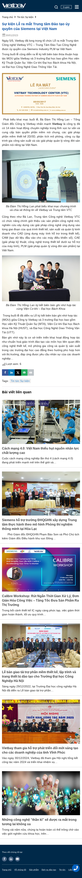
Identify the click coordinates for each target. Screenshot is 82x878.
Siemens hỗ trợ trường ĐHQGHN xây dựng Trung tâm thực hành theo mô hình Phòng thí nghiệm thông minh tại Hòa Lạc (39, 524)
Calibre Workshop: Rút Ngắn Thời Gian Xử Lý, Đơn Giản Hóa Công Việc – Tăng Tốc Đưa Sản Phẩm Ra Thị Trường (40, 600)
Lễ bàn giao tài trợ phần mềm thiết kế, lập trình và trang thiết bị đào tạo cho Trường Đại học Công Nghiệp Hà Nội (39, 676)
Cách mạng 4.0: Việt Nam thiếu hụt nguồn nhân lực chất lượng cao (40, 451)
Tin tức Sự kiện (20, 380)
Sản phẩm (34, 870)
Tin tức (62, 870)
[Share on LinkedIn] (11, 372)
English (66, 7)
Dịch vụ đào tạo (49, 870)
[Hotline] (76, 868)
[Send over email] (24, 372)
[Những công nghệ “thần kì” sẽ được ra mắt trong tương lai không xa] (41, 793)
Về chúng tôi (20, 870)
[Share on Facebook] (5, 372)
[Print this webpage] (30, 372)
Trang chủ (6, 870)
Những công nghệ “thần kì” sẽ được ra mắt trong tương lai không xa (39, 822)
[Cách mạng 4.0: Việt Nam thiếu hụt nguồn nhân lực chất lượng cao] (41, 421)
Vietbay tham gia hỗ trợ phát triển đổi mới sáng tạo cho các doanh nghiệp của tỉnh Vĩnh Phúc (40, 750)
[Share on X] (18, 372)
